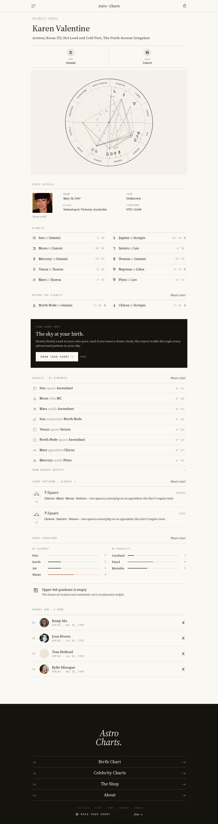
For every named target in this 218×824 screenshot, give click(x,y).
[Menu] (33, 6)
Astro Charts (109, 6)
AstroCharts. (109, 737)
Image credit (39, 216)
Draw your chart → (57, 356)
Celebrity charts (45, 18)
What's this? (178, 295)
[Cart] (184, 6)
